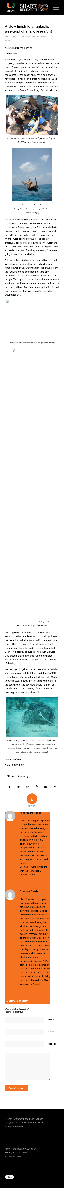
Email (51, 1033)
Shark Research (41, 36)
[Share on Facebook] (9, 786)
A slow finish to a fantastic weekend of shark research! (28, 28)
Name (51, 1021)
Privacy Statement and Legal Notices (24, 1118)
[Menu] (54, 7)
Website (52, 1043)
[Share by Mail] (54, 786)
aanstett (8, 40)
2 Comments (24, 36)
